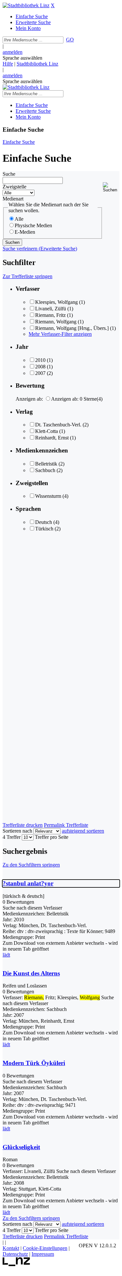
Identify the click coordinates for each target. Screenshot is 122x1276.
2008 (40, 366)
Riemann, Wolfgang (55, 321)
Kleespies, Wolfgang (56, 302)
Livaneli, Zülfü (50, 308)
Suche (9, 174)
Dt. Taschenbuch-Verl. (58, 424)
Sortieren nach (17, 831)
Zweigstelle (14, 186)
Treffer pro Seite (51, 837)
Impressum (43, 1254)
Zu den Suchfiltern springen (31, 865)
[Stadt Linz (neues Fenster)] (16, 1264)
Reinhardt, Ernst (52, 437)
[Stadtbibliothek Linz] (26, 5)
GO (70, 39)
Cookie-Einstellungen (45, 1248)
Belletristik (46, 464)
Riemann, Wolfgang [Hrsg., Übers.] (72, 328)
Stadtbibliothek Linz (37, 64)
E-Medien (25, 232)
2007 (40, 373)
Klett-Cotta (46, 431)
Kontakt (11, 1248)
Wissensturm (48, 496)
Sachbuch (45, 470)
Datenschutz (15, 1254)
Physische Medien (33, 225)
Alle (19, 219)
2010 (40, 360)
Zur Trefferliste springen (27, 276)
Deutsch (43, 522)
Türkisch (44, 528)
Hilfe (8, 64)
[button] (111, 187)
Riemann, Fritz (50, 315)
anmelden (12, 52)
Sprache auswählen (22, 58)
